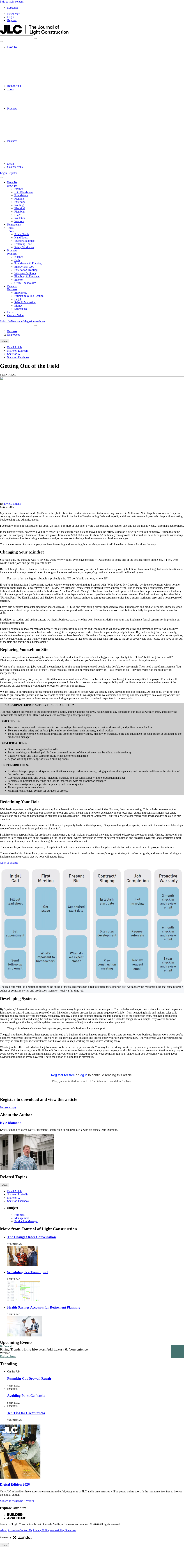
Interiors (19, 82)
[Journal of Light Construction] (34, 33)
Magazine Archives (34, 321)
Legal (17, 150)
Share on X (13, 353)
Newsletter (13, 13)
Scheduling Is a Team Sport (27, 1272)
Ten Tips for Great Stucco (26, 1413)
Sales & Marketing (25, 153)
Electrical (19, 69)
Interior (18, 134)
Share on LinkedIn (17, 350)
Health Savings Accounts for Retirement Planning (43, 1307)
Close (4, 1545)
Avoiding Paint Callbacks (26, 1396)
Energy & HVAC (24, 121)
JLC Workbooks (23, 53)
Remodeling (14, 85)
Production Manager (26, 1221)
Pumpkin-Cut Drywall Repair (29, 1378)
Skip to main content (11, 1)
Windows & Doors (25, 128)
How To (12, 46)
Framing (19, 59)
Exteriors (19, 63)
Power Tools (21, 92)
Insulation (20, 79)
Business (12, 140)
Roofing (19, 66)
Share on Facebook (18, 357)
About (3, 1530)
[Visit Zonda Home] (16, 1538)
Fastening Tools (23, 102)
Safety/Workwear (24, 105)
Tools (10, 89)
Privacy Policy (41, 1530)
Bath (17, 115)
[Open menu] (1, 41)
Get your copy (8, 1107)
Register (12, 20)
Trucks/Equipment (24, 98)
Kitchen (18, 111)
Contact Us (25, 1530)
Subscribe (12, 7)
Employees (20, 144)
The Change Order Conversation (31, 1237)
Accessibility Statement (63, 1530)
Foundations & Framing (28, 118)
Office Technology (25, 137)
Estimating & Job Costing (28, 147)
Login (10, 17)
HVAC (18, 76)
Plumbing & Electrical (27, 131)
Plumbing (19, 72)
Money (18, 157)
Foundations (21, 56)
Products (12, 108)
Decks (10, 163)
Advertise (13, 1530)
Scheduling (20, 160)
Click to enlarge (9, 862)
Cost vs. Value (15, 166)
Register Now (8, 1356)
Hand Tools (21, 95)
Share (4, 341)
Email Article (14, 347)
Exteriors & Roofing (26, 124)
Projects (18, 50)
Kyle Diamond (12, 503)
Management (21, 1218)
